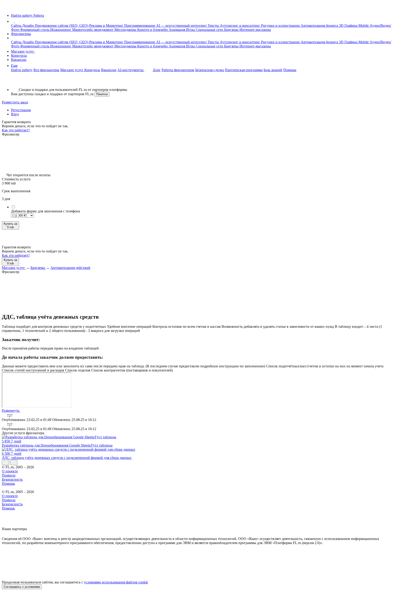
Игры (191, 30)
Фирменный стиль (35, 30)
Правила (8, 475)
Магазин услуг (23, 51)
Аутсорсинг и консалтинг (240, 25)
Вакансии (18, 60)
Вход (15, 114)
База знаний (273, 70)
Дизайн (28, 25)
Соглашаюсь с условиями (22, 586)
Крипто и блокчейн (153, 30)
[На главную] (6, 8)
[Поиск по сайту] (14, 82)
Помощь (289, 70)
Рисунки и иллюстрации (281, 25)
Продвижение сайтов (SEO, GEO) (62, 25)
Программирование (140, 25)
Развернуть (11, 410)
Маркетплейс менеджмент (93, 30)
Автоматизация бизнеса (320, 25)
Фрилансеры (21, 34)
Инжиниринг (61, 30)
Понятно (102, 94)
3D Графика (348, 25)
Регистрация (21, 110)
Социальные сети (210, 30)
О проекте (10, 471)
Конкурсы (19, 55)
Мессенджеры (125, 30)
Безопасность (12, 479)
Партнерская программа (244, 70)
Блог (157, 70)
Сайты (16, 25)
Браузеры (231, 30)
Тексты (214, 25)
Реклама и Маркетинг (106, 25)
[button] (15, 21)
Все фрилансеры (46, 70)
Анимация (177, 30)
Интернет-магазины (255, 30)
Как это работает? (16, 130)
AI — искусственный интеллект (182, 25)
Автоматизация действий (70, 268)
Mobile (364, 25)
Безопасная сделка (209, 70)
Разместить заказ (15, 102)
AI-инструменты (130, 70)
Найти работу (22, 70)
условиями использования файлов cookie (116, 582)
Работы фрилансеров (178, 70)
